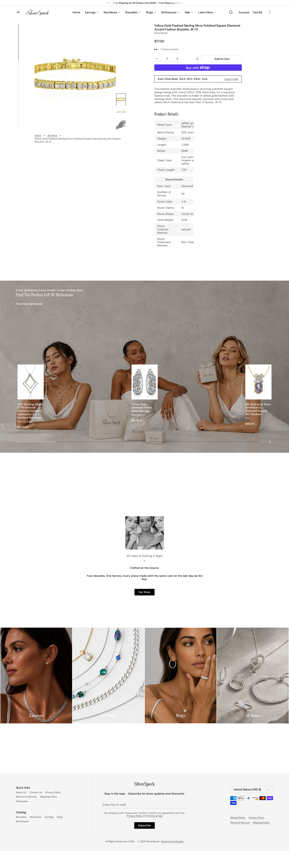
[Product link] (30, 396)
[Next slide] (270, 442)
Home (38, 135)
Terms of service (239, 822)
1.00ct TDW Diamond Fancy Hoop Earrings (141, 408)
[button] (231, 12)
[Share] (197, 59)
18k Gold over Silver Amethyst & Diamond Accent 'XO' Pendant (258, 409)
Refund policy (238, 817)
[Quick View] (40, 396)
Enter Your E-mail (114, 804)
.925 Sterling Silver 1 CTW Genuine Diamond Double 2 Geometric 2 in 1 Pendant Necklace (30, 411)
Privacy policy (257, 817)
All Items (52, 135)
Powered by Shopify (172, 841)
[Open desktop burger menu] (19, 12)
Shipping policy (261, 822)
